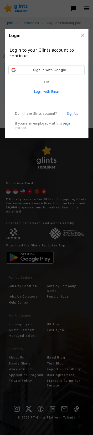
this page (63, 123)
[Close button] (83, 35)
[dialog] (46, 83)
